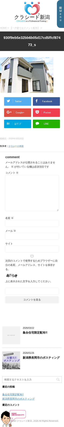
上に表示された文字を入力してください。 (29, 281)
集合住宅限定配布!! (35, 332)
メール (10, 230)
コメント (11, 172)
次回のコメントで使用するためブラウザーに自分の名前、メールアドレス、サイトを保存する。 (31, 265)
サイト (9, 243)
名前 (9, 218)
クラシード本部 (16, 146)
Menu (60, 15)
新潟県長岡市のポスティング (41, 357)
